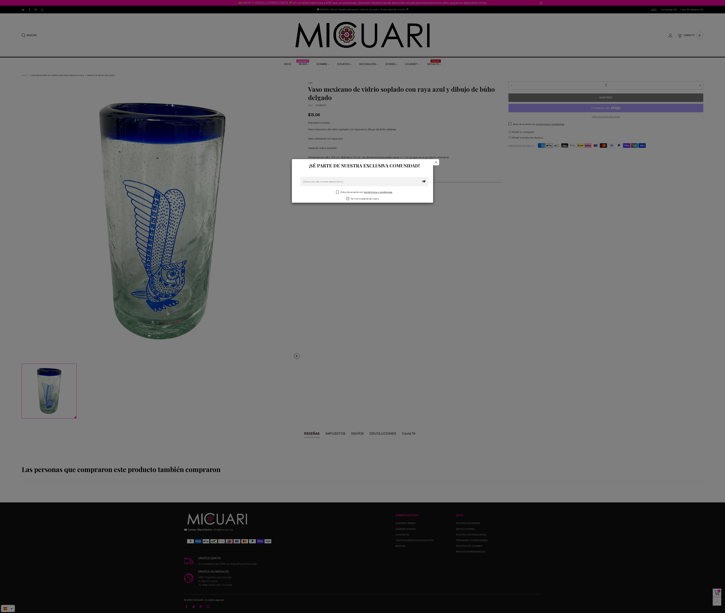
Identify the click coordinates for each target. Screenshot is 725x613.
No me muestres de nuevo (365, 198)
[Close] (436, 162)
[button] (423, 181)
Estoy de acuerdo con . (367, 192)
